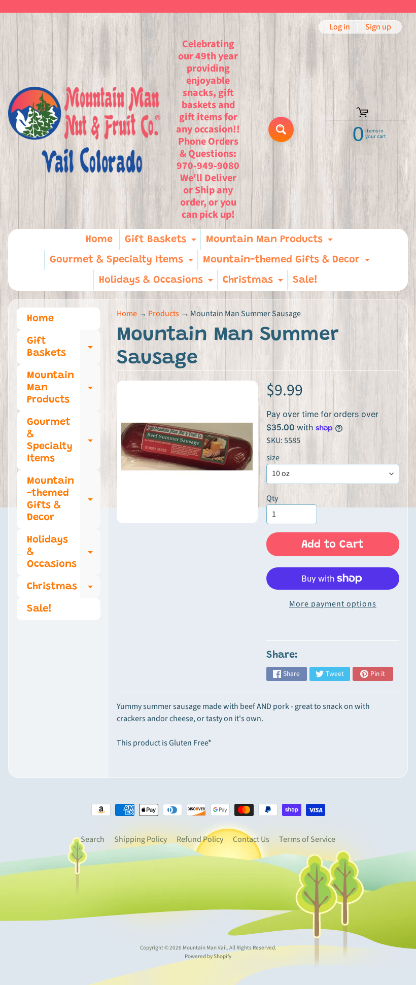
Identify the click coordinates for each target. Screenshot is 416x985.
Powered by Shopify (208, 956)
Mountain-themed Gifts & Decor (287, 262)
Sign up (378, 27)
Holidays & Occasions (157, 282)
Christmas (254, 282)
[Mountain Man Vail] (84, 130)
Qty (272, 498)
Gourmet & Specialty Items (123, 262)
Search (93, 839)
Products (163, 313)
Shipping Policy (140, 839)
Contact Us (251, 839)
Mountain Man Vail (205, 948)
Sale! (305, 280)
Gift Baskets (162, 242)
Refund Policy (200, 839)
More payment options (332, 603)
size (273, 457)
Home (99, 239)
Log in (339, 27)
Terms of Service (307, 839)
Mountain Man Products (270, 242)
